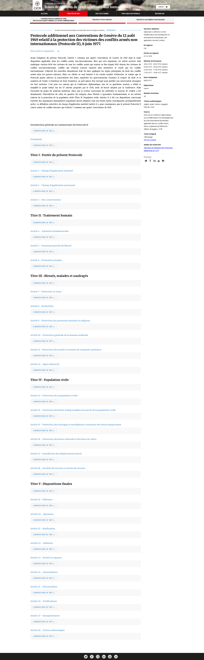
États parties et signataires (42, 51)
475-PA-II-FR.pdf (150, 140)
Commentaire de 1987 (43, 131)
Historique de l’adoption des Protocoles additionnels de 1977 (158, 149)
